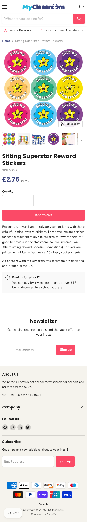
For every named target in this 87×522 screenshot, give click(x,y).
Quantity (7, 191)
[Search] (79, 19)
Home (6, 41)
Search (43, 504)
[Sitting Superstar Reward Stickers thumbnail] (9, 139)
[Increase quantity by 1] (39, 200)
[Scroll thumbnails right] (81, 139)
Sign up (66, 349)
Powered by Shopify (43, 514)
